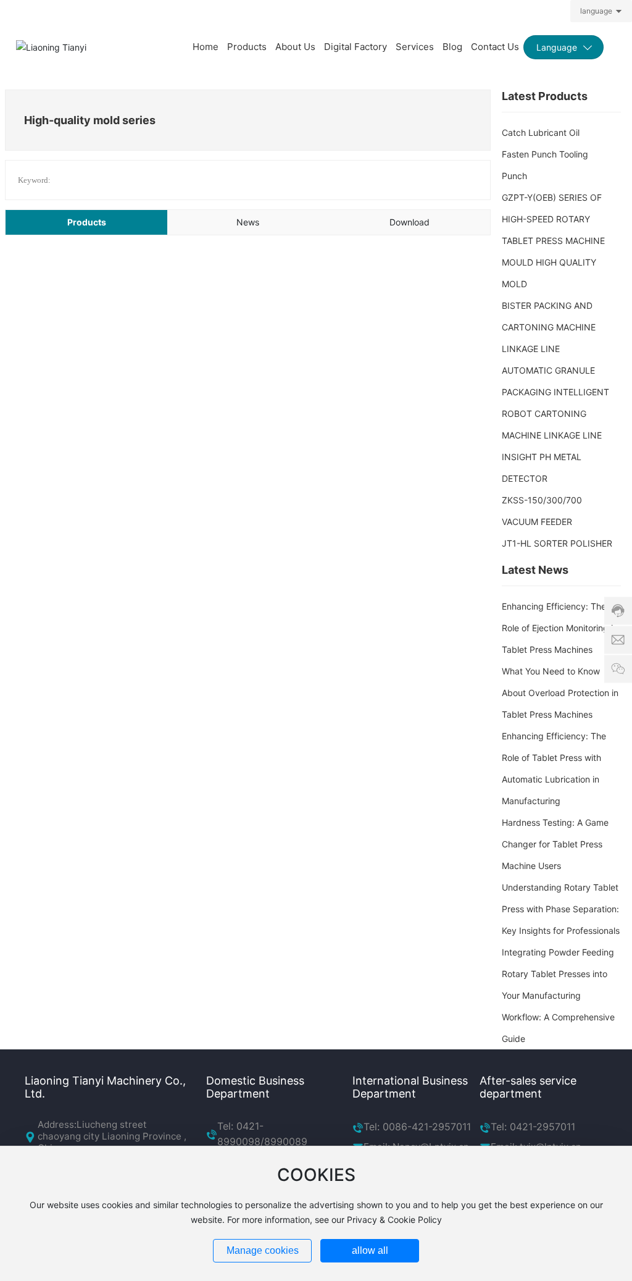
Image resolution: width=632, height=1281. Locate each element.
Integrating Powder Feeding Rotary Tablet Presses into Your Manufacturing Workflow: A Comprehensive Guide (558, 995)
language (596, 10)
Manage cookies (263, 1250)
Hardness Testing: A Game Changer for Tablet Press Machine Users (555, 844)
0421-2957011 (541, 1126)
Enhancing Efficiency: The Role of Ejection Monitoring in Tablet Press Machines (560, 628)
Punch (514, 175)
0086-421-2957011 (427, 1126)
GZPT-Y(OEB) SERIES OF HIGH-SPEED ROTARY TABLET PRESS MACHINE (553, 219)
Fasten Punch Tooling (545, 154)
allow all (370, 1250)
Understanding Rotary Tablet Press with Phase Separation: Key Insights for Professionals (561, 909)
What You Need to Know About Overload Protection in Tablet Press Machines (560, 693)
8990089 (285, 1141)
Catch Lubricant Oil (541, 132)
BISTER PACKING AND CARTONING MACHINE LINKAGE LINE (549, 327)
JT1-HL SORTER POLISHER (557, 543)
